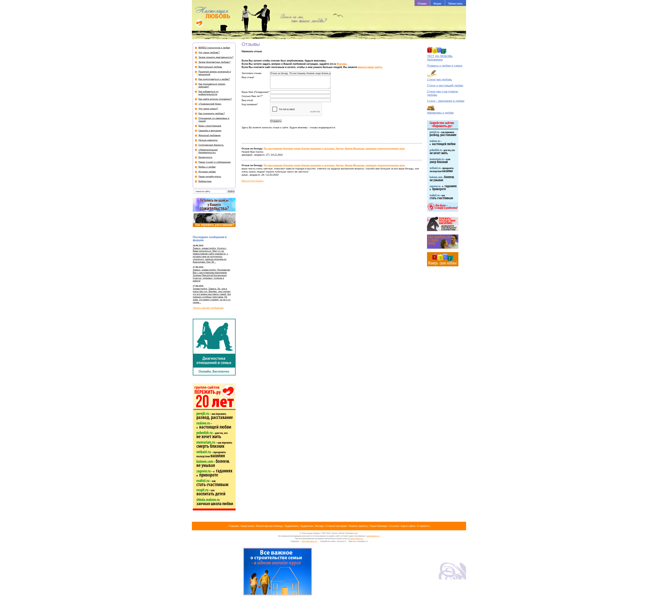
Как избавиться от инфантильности (208, 93)
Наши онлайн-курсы (209, 176)
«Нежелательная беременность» (208, 151)
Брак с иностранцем (209, 125)
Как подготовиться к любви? (214, 79)
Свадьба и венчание (209, 130)
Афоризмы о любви (440, 112)
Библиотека (204, 181)
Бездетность (205, 157)
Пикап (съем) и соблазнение (214, 162)
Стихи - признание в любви (445, 101)
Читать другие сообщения (208, 307)
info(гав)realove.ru (309, 541)
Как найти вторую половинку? (215, 99)
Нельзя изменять (208, 140)
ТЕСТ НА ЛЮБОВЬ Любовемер (440, 58)
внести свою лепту (370, 67)
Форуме (341, 63)
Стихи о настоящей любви (445, 85)
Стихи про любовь (439, 79)
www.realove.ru (373, 536)
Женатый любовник (209, 135)
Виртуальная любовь (210, 66)
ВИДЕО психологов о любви (214, 47)
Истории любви (207, 171)
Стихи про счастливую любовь (442, 93)
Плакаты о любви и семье (444, 65)
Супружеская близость (211, 145)
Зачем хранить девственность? (215, 57)
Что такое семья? (208, 108)
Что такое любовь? (209, 52)
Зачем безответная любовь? (214, 62)
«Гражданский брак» (210, 103)
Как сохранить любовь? (211, 113)
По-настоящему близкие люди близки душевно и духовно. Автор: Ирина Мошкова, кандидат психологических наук (334, 148)
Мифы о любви (207, 166)
